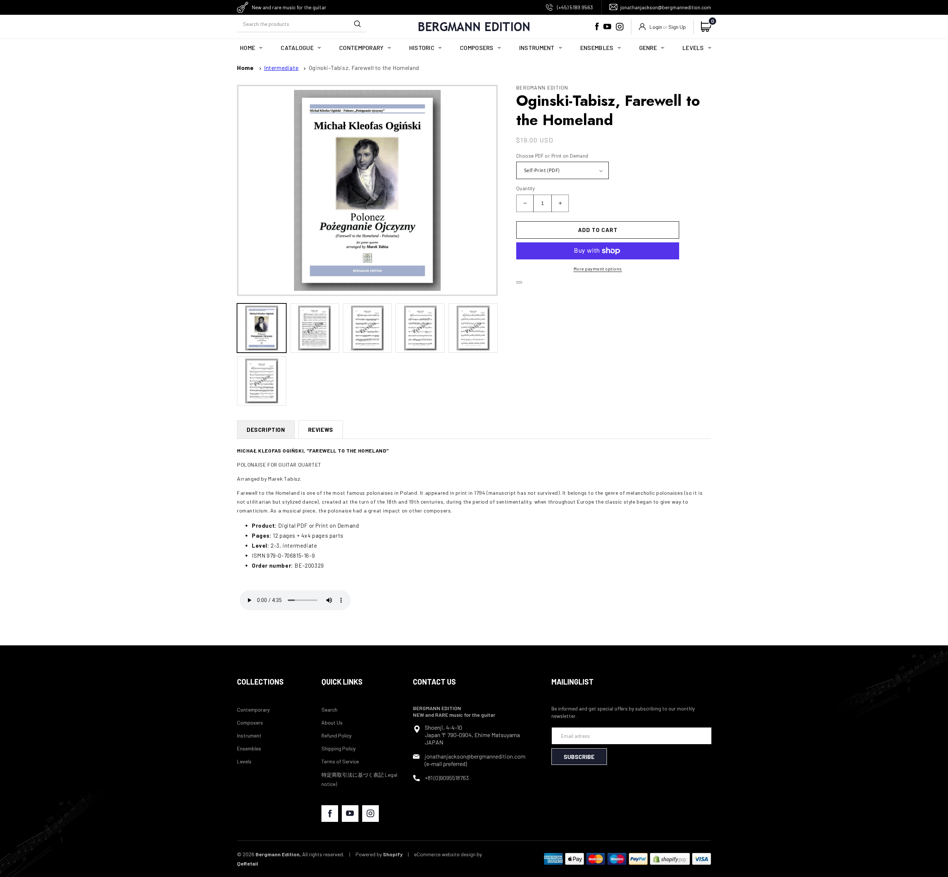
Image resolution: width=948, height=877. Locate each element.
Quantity (525, 188)
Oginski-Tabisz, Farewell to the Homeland (364, 67)
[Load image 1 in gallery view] (261, 328)
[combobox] (301, 24)
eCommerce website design (444, 854)
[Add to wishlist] (519, 282)
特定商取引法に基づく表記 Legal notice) (359, 779)
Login (656, 27)
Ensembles (249, 748)
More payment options (598, 268)
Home (245, 67)
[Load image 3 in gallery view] (367, 328)
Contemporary (253, 709)
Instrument (249, 735)
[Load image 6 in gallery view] (261, 381)
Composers (250, 722)
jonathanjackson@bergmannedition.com (665, 7)
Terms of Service (340, 761)
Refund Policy (336, 735)
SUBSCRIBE (579, 756)
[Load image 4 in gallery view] (420, 328)
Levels (244, 761)
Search (329, 709)
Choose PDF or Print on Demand (552, 156)
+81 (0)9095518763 (447, 777)
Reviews (320, 429)
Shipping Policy (338, 748)
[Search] (357, 24)
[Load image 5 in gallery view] (473, 328)
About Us (332, 722)
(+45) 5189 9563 (575, 7)
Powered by (379, 854)
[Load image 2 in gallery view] (314, 328)
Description (266, 429)
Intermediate (281, 67)
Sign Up (677, 27)
